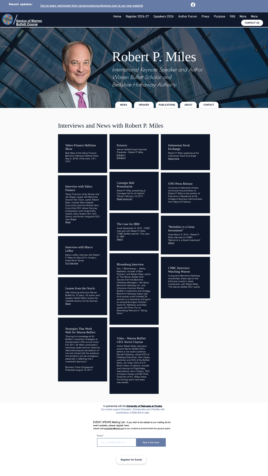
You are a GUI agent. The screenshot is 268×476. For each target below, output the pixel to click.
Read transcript (124, 199)
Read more (173, 158)
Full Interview (71, 263)
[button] (243, 16)
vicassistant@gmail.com (114, 428)
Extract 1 (121, 155)
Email (100, 436)
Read (68, 222)
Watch (120, 239)
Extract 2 (121, 157)
